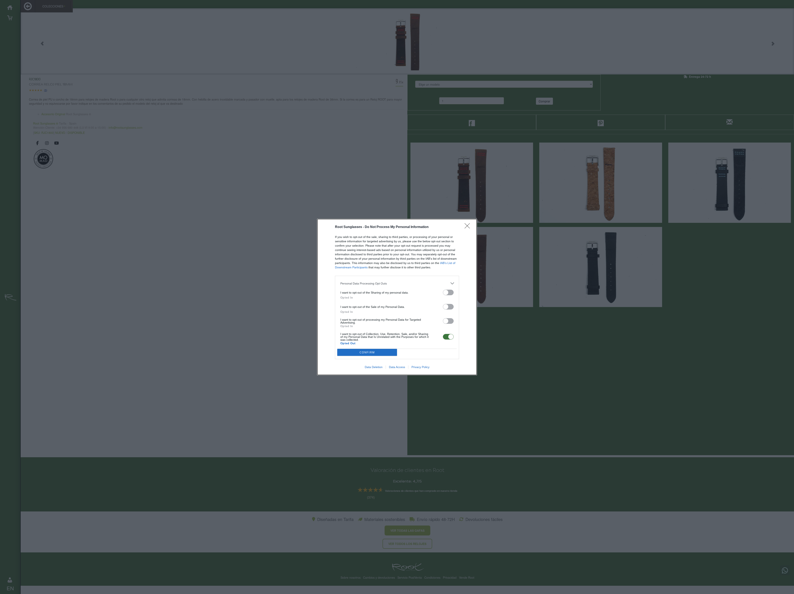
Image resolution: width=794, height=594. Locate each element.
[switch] (448, 292)
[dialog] (397, 297)
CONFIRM (367, 352)
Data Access (397, 367)
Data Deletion (374, 367)
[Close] (468, 227)
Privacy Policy (420, 367)
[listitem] (397, 283)
